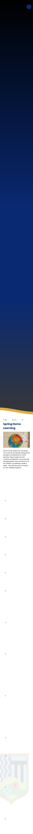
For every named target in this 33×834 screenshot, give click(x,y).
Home (5, 420)
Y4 (22, 420)
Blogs (14, 420)
